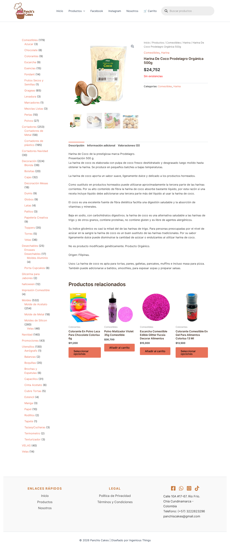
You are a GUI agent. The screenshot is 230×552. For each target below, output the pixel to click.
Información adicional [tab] (101, 145)
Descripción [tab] (76, 145)
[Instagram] (189, 488)
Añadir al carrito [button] (119, 347)
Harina (186, 42)
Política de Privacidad (115, 496)
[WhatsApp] (181, 488)
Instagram (114, 11)
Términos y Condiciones (115, 502)
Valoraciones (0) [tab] (129, 145)
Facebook (96, 11)
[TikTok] (197, 488)
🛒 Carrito (150, 11)
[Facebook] (173, 488)
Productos (75, 11)
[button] (83, 11)
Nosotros (132, 11)
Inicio (59, 11)
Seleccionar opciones (81, 352)
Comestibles (173, 42)
